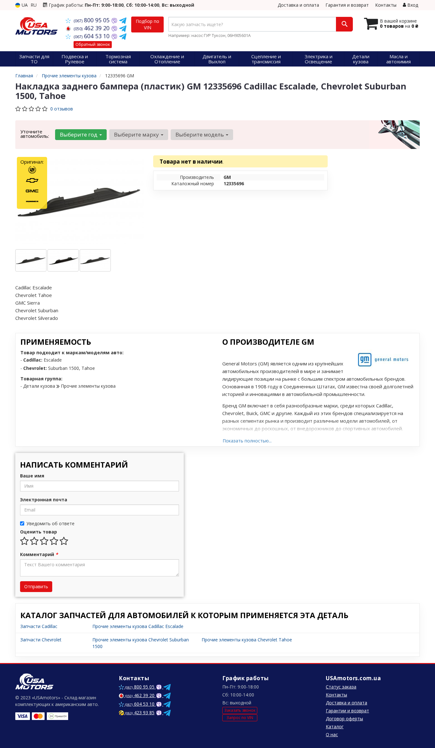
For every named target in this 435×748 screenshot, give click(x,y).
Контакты (385, 5)
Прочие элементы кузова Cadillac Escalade (137, 626)
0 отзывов (61, 109)
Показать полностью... (247, 441)
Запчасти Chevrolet (40, 640)
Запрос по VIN (239, 717)
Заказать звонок (239, 710)
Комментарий (39, 554)
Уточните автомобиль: (34, 133)
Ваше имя (32, 476)
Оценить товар (38, 532)
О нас (332, 734)
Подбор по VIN (147, 24)
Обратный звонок (92, 44)
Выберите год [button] (79, 134)
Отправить (36, 586)
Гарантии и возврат (347, 711)
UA (24, 5)
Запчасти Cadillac (38, 626)
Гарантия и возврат (347, 5)
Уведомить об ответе (50, 523)
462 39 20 (92, 28)
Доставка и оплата (298, 5)
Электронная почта (43, 500)
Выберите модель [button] (200, 134)
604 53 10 (92, 36)
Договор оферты (344, 719)
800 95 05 (92, 20)
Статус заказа (341, 687)
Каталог (335, 726)
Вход (412, 5)
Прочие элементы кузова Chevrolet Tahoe (247, 640)
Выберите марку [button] (137, 134)
